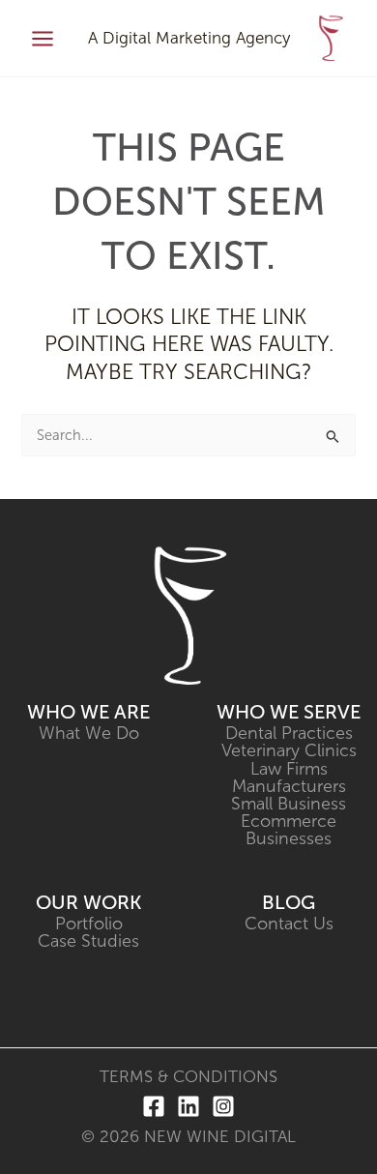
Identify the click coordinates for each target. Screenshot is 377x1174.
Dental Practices (289, 733)
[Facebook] (153, 1106)
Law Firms (289, 768)
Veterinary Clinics (289, 750)
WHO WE (70, 711)
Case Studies (88, 941)
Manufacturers (289, 786)
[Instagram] (223, 1106)
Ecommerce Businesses (288, 829)
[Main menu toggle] (42, 38)
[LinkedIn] (188, 1106)
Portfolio (89, 923)
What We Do (89, 733)
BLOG (288, 902)
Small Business (288, 803)
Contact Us (289, 923)
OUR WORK (88, 902)
